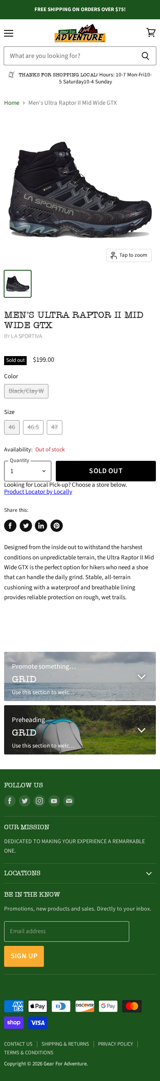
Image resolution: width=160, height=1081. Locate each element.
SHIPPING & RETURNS (65, 1044)
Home (11, 102)
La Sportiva (26, 336)
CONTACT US (18, 1044)
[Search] (145, 55)
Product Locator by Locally (38, 492)
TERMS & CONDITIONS (28, 1052)
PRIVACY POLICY (115, 1044)
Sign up (24, 956)
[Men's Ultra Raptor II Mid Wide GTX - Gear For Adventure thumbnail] (18, 284)
